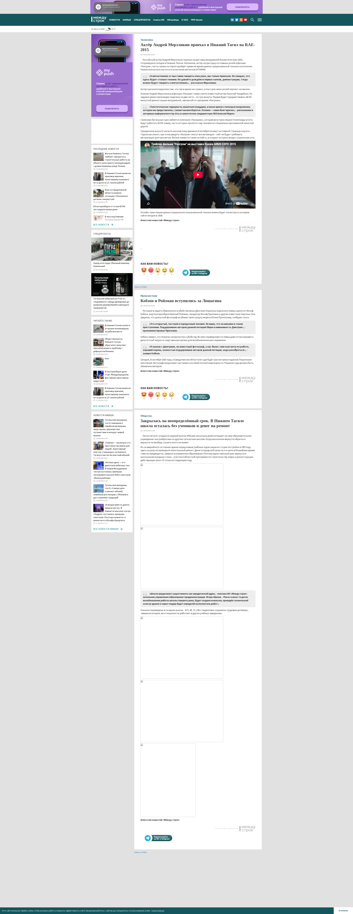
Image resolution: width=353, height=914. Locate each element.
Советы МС (159, 19)
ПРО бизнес (197, 19)
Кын (107, 358)
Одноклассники (241, 20)
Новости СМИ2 (140, 287)
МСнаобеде (173, 19)
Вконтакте (232, 20)
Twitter (236, 20)
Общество (146, 415)
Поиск (252, 20)
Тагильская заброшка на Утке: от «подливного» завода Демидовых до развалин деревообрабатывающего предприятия (111, 303)
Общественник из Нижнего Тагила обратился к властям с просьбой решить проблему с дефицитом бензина (109, 345)
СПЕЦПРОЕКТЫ (142, 19)
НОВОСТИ (114, 19)
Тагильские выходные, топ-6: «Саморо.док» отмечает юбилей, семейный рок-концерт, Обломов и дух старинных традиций (110, 491)
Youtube (245, 20)
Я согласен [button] (343, 910)
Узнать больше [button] (157, 910)
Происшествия (149, 295)
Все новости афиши (105, 528)
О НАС (184, 19)
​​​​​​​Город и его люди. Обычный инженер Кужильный (111, 264)
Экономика (147, 39)
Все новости (101, 224)
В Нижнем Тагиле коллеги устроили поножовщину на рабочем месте (117, 328)
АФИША (127, 19)
